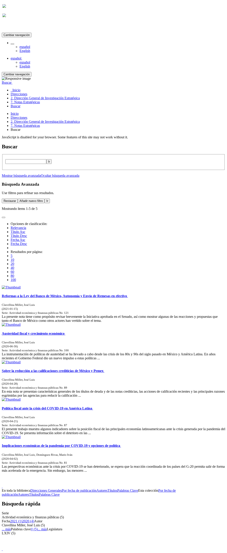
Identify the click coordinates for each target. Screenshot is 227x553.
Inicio (15, 113)
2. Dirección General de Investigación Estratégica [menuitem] (45, 98)
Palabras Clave (127, 490)
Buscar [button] (7, 82)
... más (6, 529)
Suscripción (10, 26)
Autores (102, 490)
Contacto (104, 482)
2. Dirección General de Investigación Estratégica (45, 121)
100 (13, 280)
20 (12, 264)
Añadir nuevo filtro (31, 201)
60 (12, 272)
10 (12, 260)
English (25, 51)
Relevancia (18, 228)
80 (12, 276)
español (25, 47)
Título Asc (18, 232)
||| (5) (34, 529)
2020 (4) (28, 521)
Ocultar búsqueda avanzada (60, 175)
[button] (12, 44)
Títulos (112, 490)
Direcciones (19, 117)
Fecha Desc (19, 244)
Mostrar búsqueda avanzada (21, 175)
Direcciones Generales (46, 490)
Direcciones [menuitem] (19, 94)
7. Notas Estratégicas (25, 125)
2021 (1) (16, 521)
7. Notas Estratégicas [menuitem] (25, 102)
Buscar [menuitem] (15, 106)
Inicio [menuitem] (15, 90)
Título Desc (19, 236)
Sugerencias (121, 482)
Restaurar (10, 201)
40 (12, 268)
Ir (49, 161)
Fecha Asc (18, 240)
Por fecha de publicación (79, 490)
